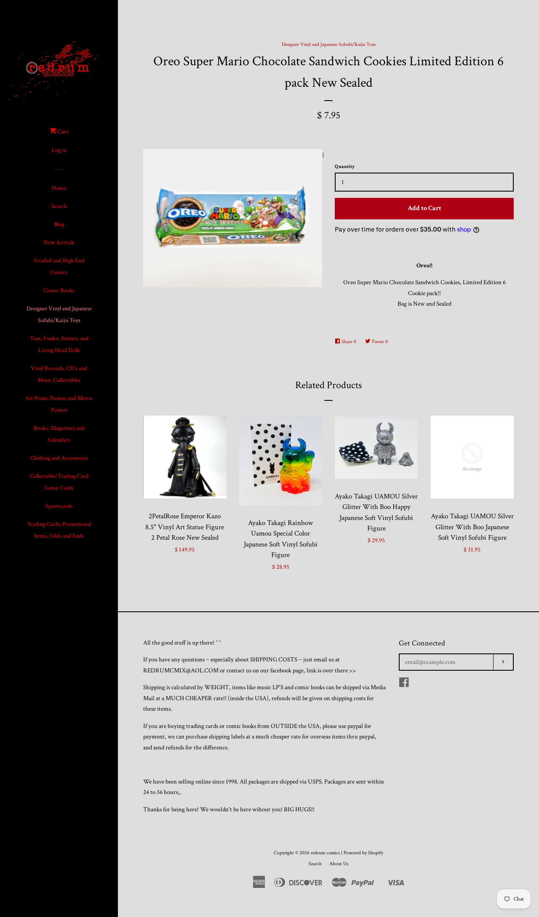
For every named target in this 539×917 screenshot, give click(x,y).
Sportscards (58, 506)
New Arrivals (59, 242)
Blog (59, 224)
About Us (338, 864)
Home (59, 188)
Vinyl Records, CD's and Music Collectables (59, 374)
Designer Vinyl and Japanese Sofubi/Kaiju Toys (59, 314)
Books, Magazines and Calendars (59, 434)
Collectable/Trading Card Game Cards (59, 482)
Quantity (345, 166)
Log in (59, 150)
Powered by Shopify (363, 853)
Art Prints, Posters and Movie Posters (59, 404)
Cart (62, 132)
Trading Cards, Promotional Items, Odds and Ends (59, 530)
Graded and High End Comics (59, 266)
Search (59, 206)
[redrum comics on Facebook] (404, 684)
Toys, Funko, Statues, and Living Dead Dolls (59, 344)
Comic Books (59, 290)
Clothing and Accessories (59, 458)
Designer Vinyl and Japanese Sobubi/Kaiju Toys (329, 44)
